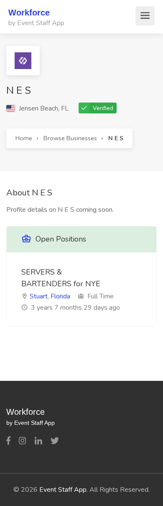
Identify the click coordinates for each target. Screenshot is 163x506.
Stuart (39, 296)
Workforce (29, 12)
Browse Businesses (70, 138)
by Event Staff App (36, 23)
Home (23, 138)
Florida (60, 296)
